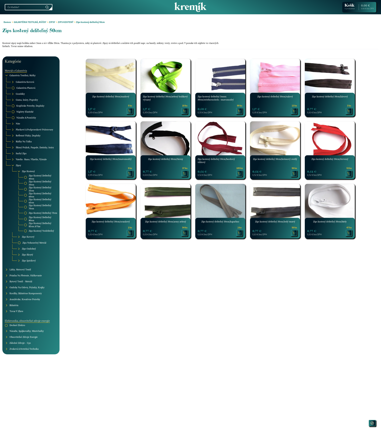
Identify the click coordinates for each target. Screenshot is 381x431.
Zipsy (18, 165)
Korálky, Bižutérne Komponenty (26, 293)
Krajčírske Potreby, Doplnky (30, 106)
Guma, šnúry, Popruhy (27, 100)
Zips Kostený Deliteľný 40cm (40, 177)
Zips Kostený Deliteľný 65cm (40, 201)
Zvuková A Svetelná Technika (24, 349)
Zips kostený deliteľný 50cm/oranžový (111, 221)
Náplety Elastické (24, 111)
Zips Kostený (28, 171)
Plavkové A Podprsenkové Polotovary (34, 129)
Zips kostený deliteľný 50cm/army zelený (165, 221)
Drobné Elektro (17, 325)
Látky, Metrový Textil (20, 269)
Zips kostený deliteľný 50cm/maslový (110, 96)
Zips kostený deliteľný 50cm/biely (330, 221)
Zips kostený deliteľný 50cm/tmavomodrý (111, 159)
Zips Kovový (28, 237)
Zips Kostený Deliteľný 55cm (40, 189)
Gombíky (20, 94)
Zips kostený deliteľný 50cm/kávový (330, 96)
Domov (7, 22)
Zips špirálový (29, 260)
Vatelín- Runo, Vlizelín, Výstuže (31, 159)
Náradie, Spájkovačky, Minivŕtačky (27, 331)
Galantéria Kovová (25, 82)
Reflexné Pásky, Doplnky (28, 135)
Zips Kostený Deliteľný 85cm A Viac (40, 225)
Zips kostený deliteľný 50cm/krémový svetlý (275, 159)
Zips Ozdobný (29, 248)
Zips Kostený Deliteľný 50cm (40, 183)
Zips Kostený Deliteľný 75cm (43, 213)
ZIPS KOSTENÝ (65, 22)
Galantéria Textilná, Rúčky (23, 75)
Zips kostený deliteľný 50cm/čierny (165, 159)
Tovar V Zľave (16, 311)
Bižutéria (14, 305)
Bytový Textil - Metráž (21, 281)
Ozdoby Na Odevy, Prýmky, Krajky (27, 287)
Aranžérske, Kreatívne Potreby (25, 299)
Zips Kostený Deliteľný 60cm (40, 195)
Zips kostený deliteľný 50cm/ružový (275, 96)
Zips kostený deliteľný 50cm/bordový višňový (216, 161)
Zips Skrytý (27, 254)
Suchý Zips (21, 153)
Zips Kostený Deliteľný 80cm (40, 219)
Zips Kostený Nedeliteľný (41, 231)
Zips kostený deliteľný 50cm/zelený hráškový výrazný (165, 98)
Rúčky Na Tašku (24, 141)
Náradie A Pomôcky (26, 117)
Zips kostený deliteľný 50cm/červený (329, 159)
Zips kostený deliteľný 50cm (90, 22)
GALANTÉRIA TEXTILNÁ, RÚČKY (30, 22)
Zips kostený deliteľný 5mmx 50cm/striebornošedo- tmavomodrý (216, 98)
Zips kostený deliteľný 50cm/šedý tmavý (275, 221)
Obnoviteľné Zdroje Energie (24, 337)
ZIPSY (52, 22)
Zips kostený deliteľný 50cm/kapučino (220, 221)
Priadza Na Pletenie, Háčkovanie (26, 275)
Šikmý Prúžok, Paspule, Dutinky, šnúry (35, 147)
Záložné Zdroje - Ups (20, 343)
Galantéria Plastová (25, 88)
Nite (18, 123)
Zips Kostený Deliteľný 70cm (40, 207)
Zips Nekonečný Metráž (34, 242)
